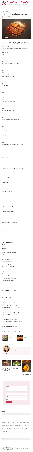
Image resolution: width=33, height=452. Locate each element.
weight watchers (4, 431)
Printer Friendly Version (5, 328)
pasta (29, 425)
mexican (11, 425)
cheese (3, 422)
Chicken (3, 11)
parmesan (25, 425)
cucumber (17, 422)
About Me (26, 448)
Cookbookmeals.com (9, 447)
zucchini (10, 431)
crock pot (12, 422)
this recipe (6, 48)
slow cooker (9, 428)
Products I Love (21, 448)
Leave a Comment (15, 16)
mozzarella (16, 331)
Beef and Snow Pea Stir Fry (16, 368)
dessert (28, 422)
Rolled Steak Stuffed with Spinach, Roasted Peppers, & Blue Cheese (6, 369)
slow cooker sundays (15, 428)
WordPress (11, 449)
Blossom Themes (4, 449)
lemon (7, 425)
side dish (3, 428)
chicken (9, 331)
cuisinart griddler (23, 422)
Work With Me (18, 449)
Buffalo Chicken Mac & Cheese (27, 374)
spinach (25, 428)
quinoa (20, 331)
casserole (5, 331)
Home (17, 448)
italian (13, 331)
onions (20, 425)
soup (21, 428)
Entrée (7, 11)
